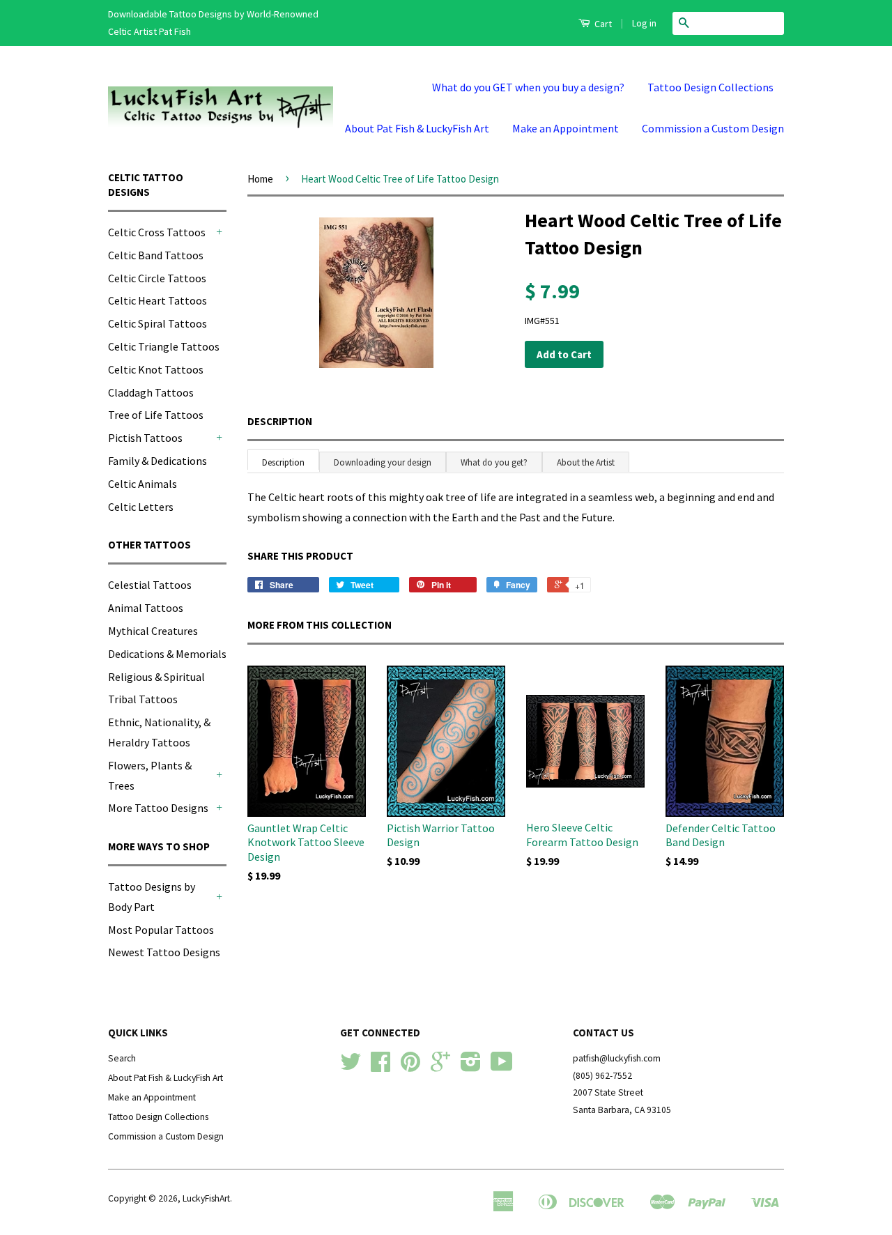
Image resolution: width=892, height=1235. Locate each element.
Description (279, 421)
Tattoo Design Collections (710, 87)
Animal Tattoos (145, 608)
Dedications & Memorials (167, 654)
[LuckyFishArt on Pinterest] (410, 1067)
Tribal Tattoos (143, 699)
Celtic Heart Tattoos (157, 300)
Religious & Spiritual (156, 677)
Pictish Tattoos (145, 438)
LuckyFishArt (206, 1198)
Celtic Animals (142, 484)
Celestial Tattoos (150, 585)
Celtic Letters (141, 507)
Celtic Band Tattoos (155, 255)
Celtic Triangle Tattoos (164, 346)
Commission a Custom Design (713, 128)
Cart (602, 23)
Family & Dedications (157, 461)
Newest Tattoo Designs (164, 952)
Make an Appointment (565, 128)
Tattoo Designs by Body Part (151, 897)
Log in (644, 23)
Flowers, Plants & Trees (150, 775)
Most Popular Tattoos (161, 930)
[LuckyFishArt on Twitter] (350, 1067)
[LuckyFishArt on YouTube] (502, 1067)
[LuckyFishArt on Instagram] (471, 1067)
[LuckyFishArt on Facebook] (380, 1067)
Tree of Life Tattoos (155, 415)
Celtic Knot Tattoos (155, 369)
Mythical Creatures (153, 631)
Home (260, 178)
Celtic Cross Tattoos (157, 232)
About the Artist (586, 462)
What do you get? (494, 462)
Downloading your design (382, 462)
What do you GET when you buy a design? (528, 87)
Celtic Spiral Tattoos (157, 323)
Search (122, 1058)
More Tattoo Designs (158, 808)
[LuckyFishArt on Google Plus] (440, 1067)
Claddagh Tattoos (151, 392)
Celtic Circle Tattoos (157, 278)
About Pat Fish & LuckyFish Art (417, 128)
